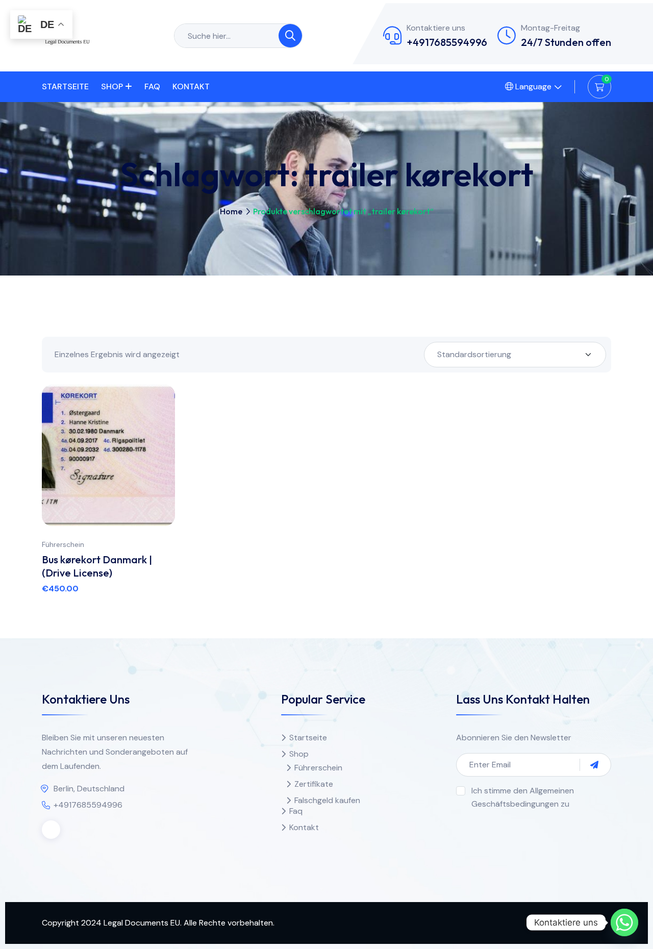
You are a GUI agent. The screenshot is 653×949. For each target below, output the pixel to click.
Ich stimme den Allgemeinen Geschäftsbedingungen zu (522, 797)
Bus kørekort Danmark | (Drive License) (97, 566)
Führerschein (63, 544)
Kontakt (191, 86)
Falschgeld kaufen (327, 800)
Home (231, 211)
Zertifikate (313, 784)
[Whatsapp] (624, 922)
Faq (152, 86)
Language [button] (532, 86)
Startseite (65, 86)
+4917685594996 (447, 42)
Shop (112, 86)
